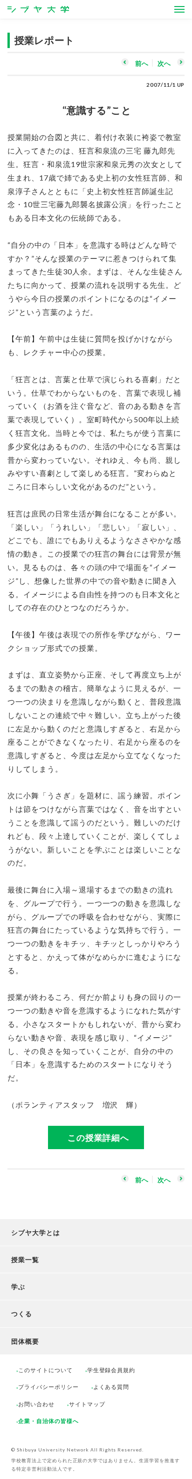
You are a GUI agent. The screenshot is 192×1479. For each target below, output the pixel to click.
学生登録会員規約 (111, 1370)
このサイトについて (45, 1370)
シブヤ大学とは (35, 1232)
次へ (164, 63)
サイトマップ (87, 1404)
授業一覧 (25, 1259)
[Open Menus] (179, 9)
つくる (21, 1314)
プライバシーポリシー (48, 1386)
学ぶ (18, 1287)
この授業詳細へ (99, 1137)
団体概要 (25, 1341)
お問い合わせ (36, 1404)
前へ (141, 63)
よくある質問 (111, 1386)
